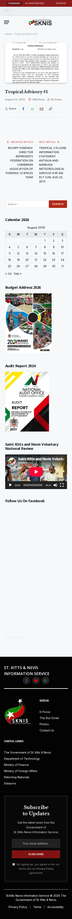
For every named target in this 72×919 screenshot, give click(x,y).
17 (62, 253)
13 (27, 253)
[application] (36, 471)
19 (18, 259)
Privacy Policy (45, 868)
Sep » (18, 273)
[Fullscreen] (62, 485)
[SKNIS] (40, 22)
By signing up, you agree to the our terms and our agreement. (38, 868)
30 (53, 266)
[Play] (10, 485)
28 (36, 266)
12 (18, 253)
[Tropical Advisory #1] (36, 63)
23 (53, 259)
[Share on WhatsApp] (32, 108)
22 (44, 259)
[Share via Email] (41, 108)
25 (9, 266)
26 (18, 266)
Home (8, 34)
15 (45, 253)
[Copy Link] (50, 108)
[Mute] (55, 485)
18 (9, 259)
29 (45, 266)
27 (27, 266)
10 (62, 247)
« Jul (8, 273)
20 (27, 259)
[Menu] (6, 11)
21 (36, 259)
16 (53, 253)
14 (36, 253)
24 (62, 259)
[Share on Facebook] (23, 108)
